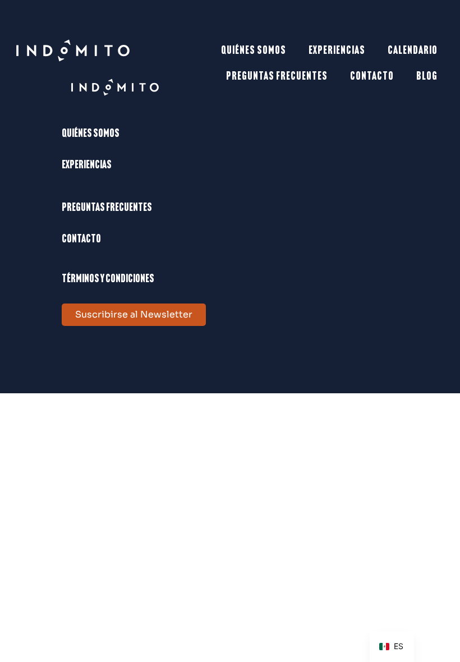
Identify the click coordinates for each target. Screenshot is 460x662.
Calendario (413, 51)
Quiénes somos (253, 51)
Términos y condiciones (108, 279)
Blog (427, 76)
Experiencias (337, 51)
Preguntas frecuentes (277, 76)
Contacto (372, 76)
